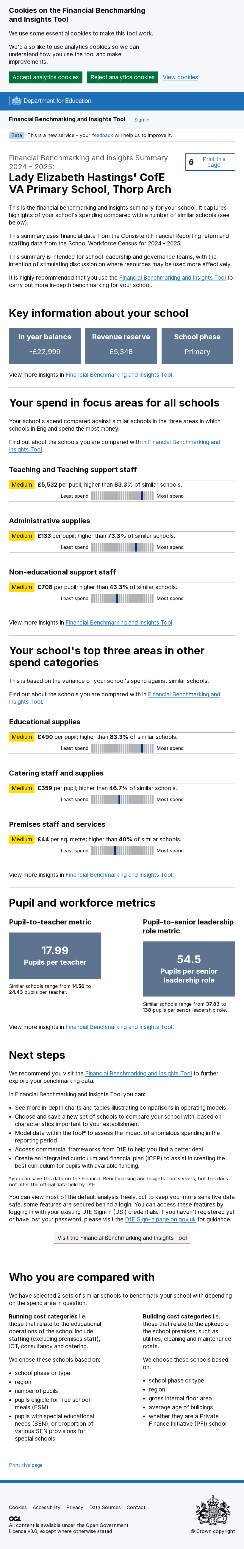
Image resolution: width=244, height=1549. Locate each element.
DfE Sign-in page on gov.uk (160, 1219)
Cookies (18, 1507)
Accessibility (46, 1507)
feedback (102, 135)
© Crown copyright (212, 1531)
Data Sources (105, 1507)
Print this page (214, 162)
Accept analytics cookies (45, 77)
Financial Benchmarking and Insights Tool (67, 119)
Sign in (141, 120)
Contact (136, 1507)
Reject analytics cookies (122, 77)
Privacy (74, 1507)
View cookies (180, 77)
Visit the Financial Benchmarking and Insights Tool (122, 1237)
